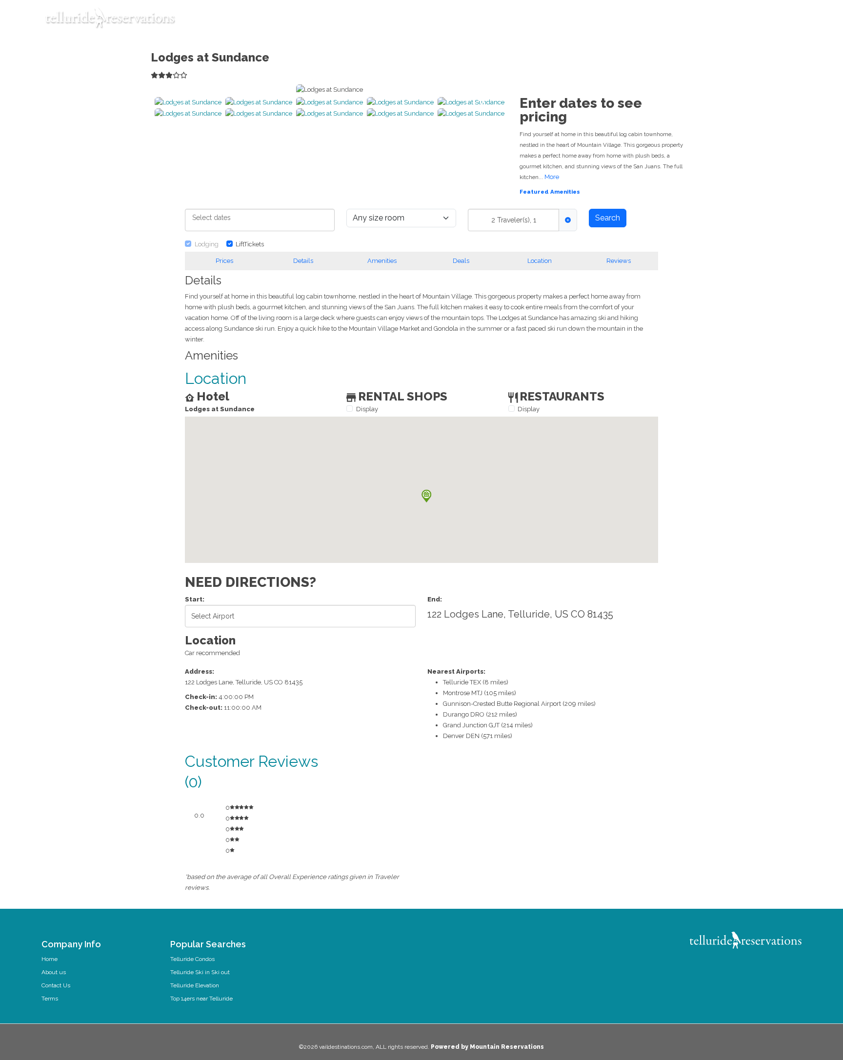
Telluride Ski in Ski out (200, 972)
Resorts (585, 22)
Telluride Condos (192, 959)
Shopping (501, 22)
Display (367, 409)
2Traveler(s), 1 (513, 220)
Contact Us (55, 985)
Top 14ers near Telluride (201, 998)
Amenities (382, 260)
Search (607, 217)
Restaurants (543, 22)
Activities (464, 22)
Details (303, 260)
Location (539, 260)
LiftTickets (250, 244)
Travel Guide (421, 22)
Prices (224, 260)
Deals (461, 260)
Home (49, 959)
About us (53, 972)
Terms (49, 998)
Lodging (207, 244)
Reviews (618, 260)
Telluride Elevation (194, 985)
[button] (258, 102)
